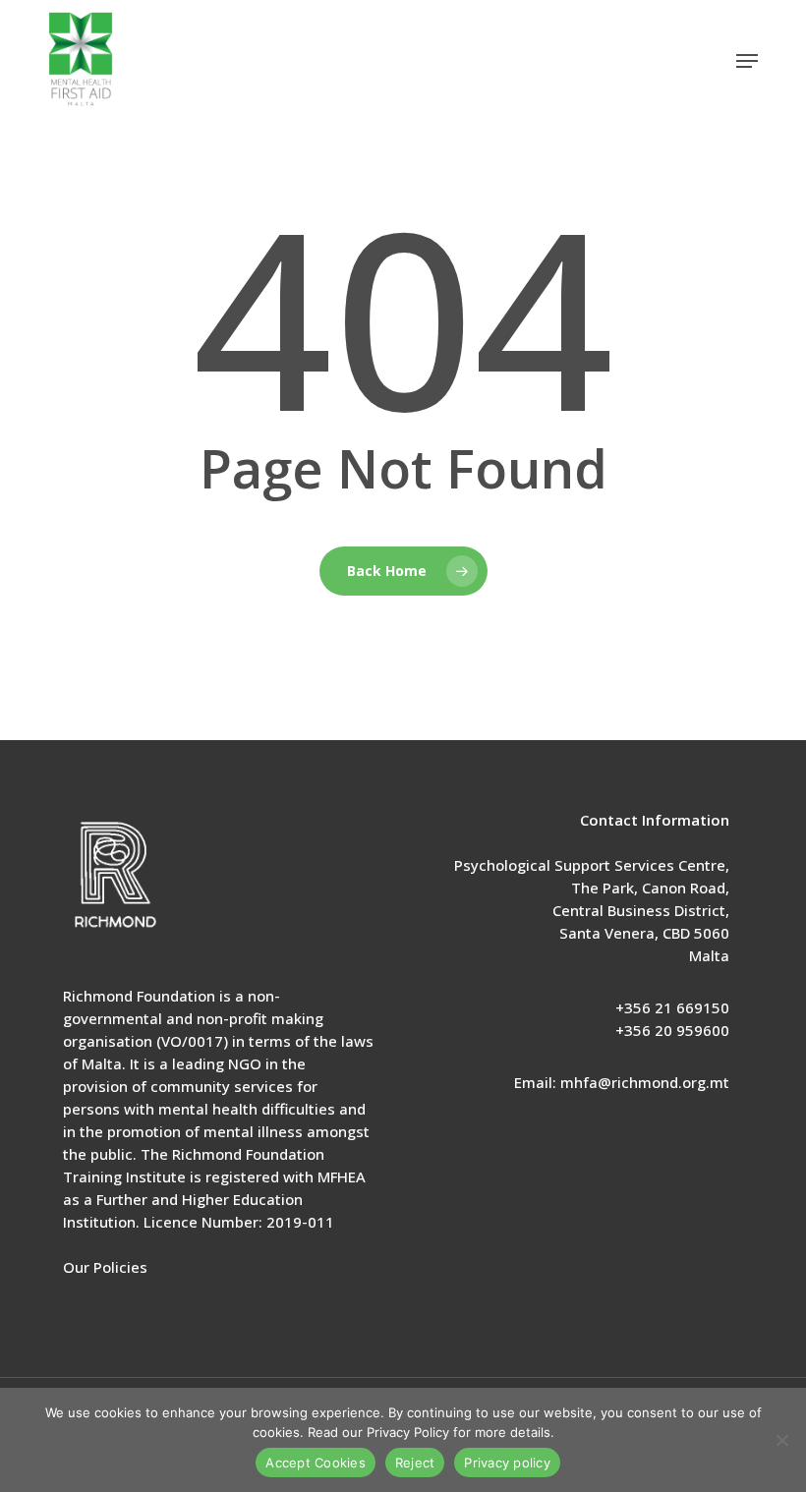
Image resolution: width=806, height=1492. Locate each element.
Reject (415, 1462)
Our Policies (105, 1267)
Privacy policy (507, 1462)
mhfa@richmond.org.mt (644, 1082)
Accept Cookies (315, 1462)
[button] (747, 61)
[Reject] (781, 1440)
